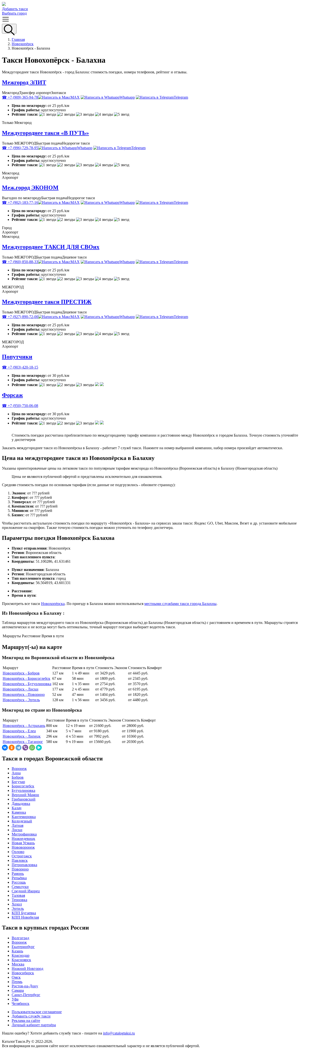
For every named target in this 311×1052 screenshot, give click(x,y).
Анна (16, 773)
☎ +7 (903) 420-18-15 (20, 367)
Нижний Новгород (27, 968)
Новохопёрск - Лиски (20, 689)
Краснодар (20, 955)
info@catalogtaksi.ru (119, 1033)
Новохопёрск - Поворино (24, 694)
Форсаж (12, 395)
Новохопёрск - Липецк (22, 736)
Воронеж (19, 769)
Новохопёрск (23, 44)
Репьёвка (19, 878)
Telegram (181, 97)
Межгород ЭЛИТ (24, 82)
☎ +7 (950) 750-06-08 (20, 406)
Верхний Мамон (25, 795)
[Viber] (25, 747)
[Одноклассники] (12, 747)
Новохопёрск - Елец (19, 731)
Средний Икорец (26, 891)
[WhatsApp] (32, 747)
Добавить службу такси (31, 1016)
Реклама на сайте (26, 1020)
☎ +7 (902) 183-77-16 (20, 202)
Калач (16, 808)
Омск (16, 977)
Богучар (18, 782)
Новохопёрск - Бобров (21, 673)
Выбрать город (14, 13)
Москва (18, 964)
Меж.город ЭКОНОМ (30, 187)
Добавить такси (15, 9)
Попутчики (17, 357)
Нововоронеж (23, 847)
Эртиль (18, 908)
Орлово (18, 852)
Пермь (17, 982)
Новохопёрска (53, 604)
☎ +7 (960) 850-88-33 (20, 262)
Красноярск (21, 960)
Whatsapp (127, 97)
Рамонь (18, 873)
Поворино (20, 869)
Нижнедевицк (23, 838)
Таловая (18, 895)
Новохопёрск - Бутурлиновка (27, 684)
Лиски (17, 830)
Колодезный (22, 821)
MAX (75, 97)
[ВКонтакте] (5, 747)
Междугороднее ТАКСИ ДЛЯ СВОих (50, 247)
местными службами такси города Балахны (180, 604)
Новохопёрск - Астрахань (24, 726)
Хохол (17, 904)
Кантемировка (24, 817)
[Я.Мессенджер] (39, 747)
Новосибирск (23, 973)
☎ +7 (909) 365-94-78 (20, 97)
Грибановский (23, 799)
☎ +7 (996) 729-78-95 (20, 148)
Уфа (15, 999)
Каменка (19, 812)
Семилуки (20, 887)
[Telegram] (18, 747)
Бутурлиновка (23, 790)
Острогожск (22, 856)
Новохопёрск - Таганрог (23, 742)
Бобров (18, 777)
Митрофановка (24, 834)
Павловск (20, 860)
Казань (17, 951)
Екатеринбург (23, 947)
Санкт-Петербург (26, 995)
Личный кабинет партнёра (34, 1025)
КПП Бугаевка (24, 913)
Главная (18, 39)
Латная (17, 825)
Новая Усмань (23, 843)
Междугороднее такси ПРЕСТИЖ (47, 302)
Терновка (19, 900)
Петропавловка (24, 865)
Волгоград (20, 938)
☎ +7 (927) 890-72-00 (20, 317)
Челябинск (20, 1003)
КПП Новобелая (25, 917)
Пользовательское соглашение (37, 1012)
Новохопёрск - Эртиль (21, 700)
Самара (18, 990)
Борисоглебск (23, 786)
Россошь (19, 882)
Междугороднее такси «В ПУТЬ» (45, 133)
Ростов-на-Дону (25, 986)
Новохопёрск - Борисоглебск (26, 678)
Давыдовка (21, 804)
